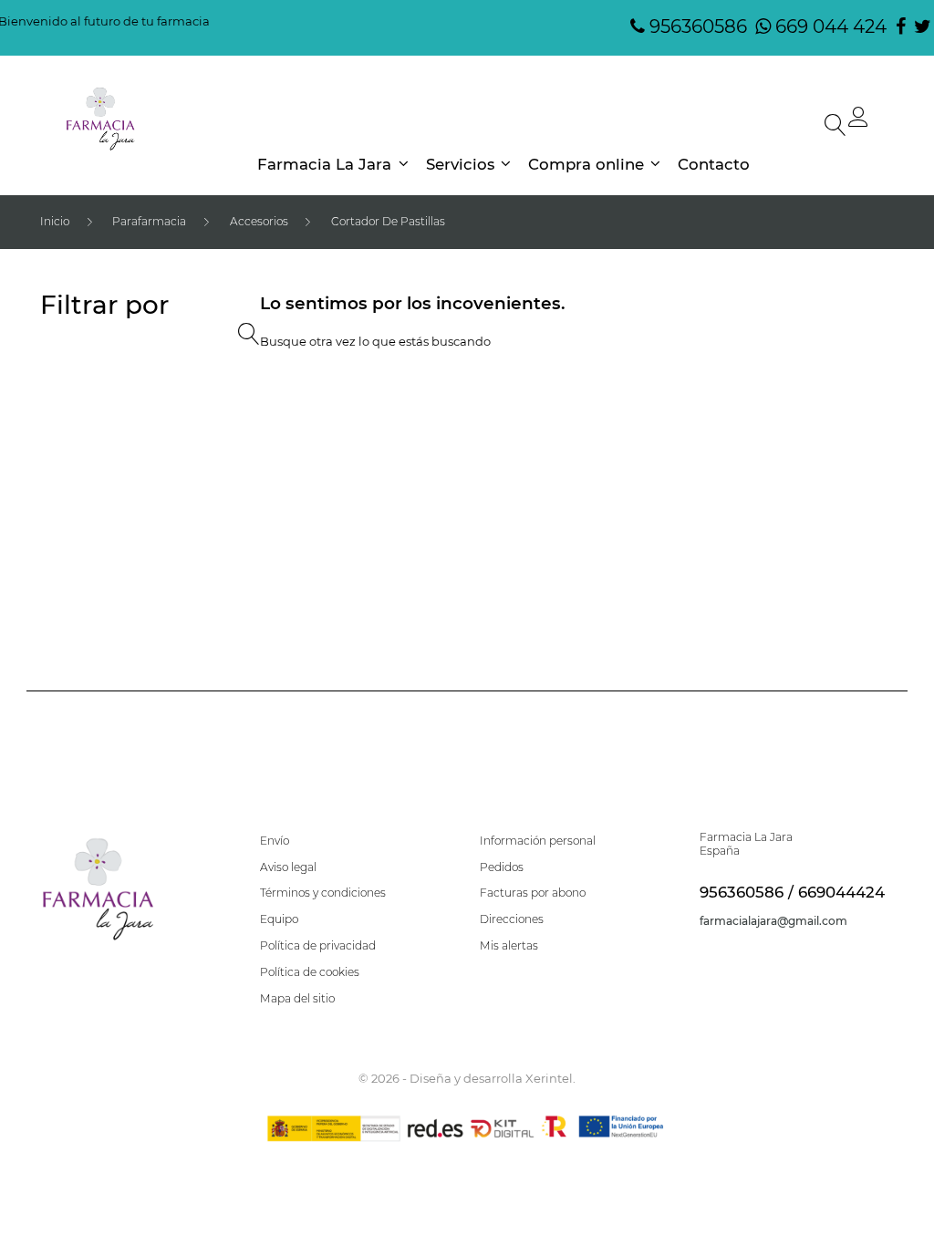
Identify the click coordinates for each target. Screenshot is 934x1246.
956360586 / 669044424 (792, 892)
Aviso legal (288, 867)
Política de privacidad (318, 946)
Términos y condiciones (323, 893)
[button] (858, 121)
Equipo (279, 919)
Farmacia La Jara (324, 164)
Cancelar (466, 663)
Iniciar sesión (613, 663)
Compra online (586, 164)
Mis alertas (509, 946)
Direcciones (512, 919)
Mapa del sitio (297, 998)
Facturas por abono (533, 893)
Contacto (714, 164)
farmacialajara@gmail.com (773, 921)
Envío (274, 841)
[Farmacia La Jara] (100, 119)
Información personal (538, 841)
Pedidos (502, 867)
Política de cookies (309, 972)
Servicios (460, 164)
